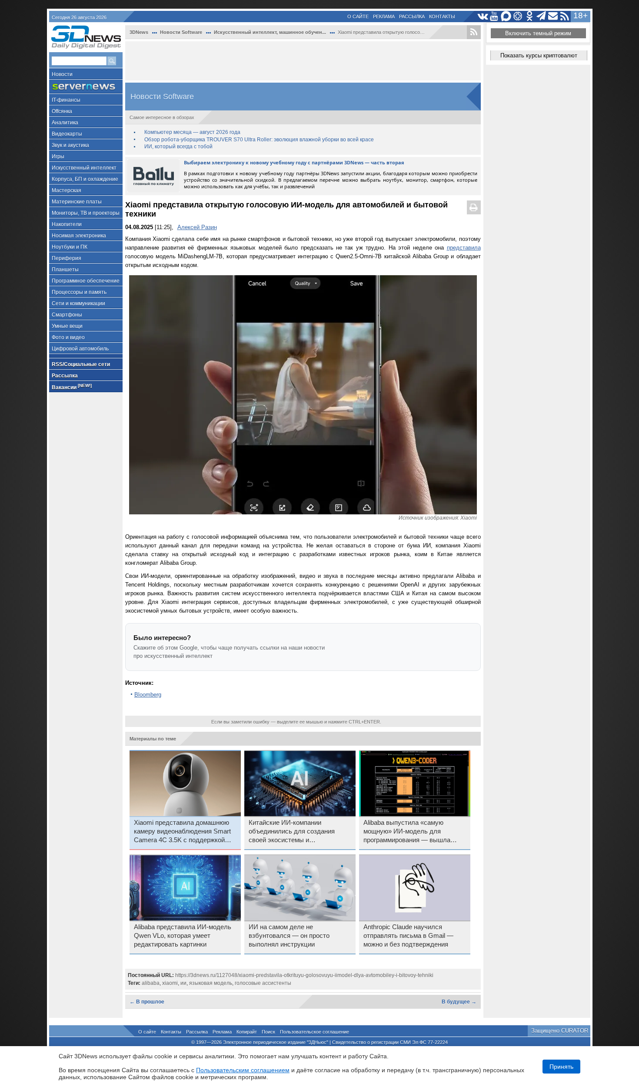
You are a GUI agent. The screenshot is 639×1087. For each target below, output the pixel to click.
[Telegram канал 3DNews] (541, 16)
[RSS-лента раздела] (474, 32)
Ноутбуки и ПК (69, 247)
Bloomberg (147, 694)
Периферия (66, 258)
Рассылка (412, 16)
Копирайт (246, 1031)
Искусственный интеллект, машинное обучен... (270, 32)
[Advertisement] (303, 60)
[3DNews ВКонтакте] (483, 16)
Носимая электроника (79, 236)
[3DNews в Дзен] (518, 16)
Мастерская (66, 190)
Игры (58, 156)
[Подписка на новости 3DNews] (553, 16)
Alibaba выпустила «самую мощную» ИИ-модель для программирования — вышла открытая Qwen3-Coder (406, 831)
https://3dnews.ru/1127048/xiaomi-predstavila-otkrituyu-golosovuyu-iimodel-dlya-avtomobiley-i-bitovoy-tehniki (304, 975)
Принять (561, 1066)
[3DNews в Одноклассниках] (530, 16)
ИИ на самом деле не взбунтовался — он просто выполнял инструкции (289, 936)
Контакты (442, 16)
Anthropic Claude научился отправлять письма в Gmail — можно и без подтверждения (408, 936)
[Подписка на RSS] (565, 16)
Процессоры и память (79, 292)
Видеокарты (67, 134)
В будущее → (459, 1002)
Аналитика (65, 123)
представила (464, 247)
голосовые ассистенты (263, 983)
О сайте (358, 16)
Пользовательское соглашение (314, 1031)
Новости (62, 74)
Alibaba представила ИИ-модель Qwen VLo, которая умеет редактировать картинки (182, 936)
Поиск (268, 1031)
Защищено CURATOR (559, 1030)
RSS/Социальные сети (81, 364)
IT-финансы (66, 100)
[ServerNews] (86, 87)
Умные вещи (67, 326)
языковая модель (210, 983)
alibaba (151, 983)
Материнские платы (77, 202)
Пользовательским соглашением (243, 1070)
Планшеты (65, 270)
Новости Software (181, 32)
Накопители (67, 224)
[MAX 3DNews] (506, 16)
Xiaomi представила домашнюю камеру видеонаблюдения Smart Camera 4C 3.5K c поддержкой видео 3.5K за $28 (182, 831)
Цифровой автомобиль (80, 349)
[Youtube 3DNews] (494, 16)
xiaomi (170, 983)
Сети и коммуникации (78, 303)
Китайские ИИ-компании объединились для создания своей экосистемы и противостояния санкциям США (296, 831)
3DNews (139, 32)
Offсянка (62, 111)
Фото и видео (68, 337)
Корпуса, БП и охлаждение (85, 179)
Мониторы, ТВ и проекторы (86, 213)
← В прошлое (147, 1002)
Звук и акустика (70, 145)
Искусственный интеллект (84, 168)
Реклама (384, 16)
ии (183, 983)
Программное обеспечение (86, 281)
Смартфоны (67, 315)
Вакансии (72, 386)
